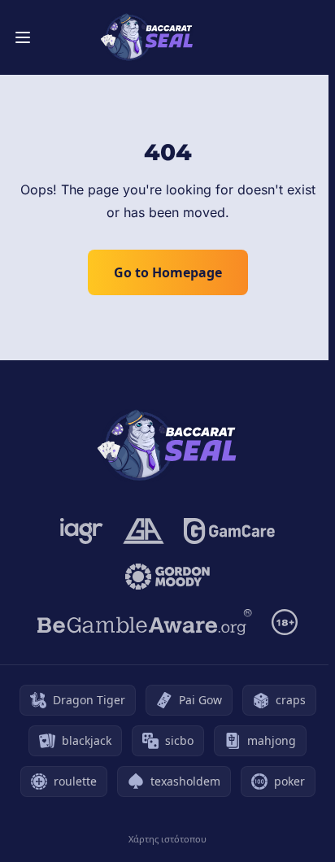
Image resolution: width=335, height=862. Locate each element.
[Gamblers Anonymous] (143, 531)
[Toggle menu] (23, 37)
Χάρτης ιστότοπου (167, 839)
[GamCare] (229, 531)
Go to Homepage (168, 272)
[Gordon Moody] (167, 577)
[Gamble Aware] (144, 622)
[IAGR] (81, 531)
